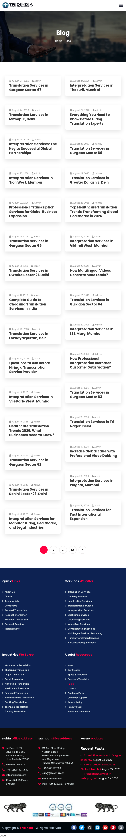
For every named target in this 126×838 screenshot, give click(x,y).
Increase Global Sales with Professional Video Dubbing (93, 453)
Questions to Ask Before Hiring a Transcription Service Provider (29, 367)
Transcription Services (80, 605)
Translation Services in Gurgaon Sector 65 (28, 243)
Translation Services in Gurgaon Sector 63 (89, 394)
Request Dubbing (14, 624)
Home (58, 41)
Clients (8, 596)
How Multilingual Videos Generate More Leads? (90, 272)
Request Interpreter (16, 615)
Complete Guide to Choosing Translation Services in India (27, 304)
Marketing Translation (17, 683)
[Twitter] (82, 827)
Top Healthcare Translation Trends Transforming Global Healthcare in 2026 (94, 211)
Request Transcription (17, 619)
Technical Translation (16, 706)
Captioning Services (79, 619)
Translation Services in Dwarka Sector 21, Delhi (29, 272)
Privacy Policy (75, 707)
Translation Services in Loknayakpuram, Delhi (28, 336)
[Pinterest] (113, 827)
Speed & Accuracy (77, 674)
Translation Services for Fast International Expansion (90, 514)
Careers (72, 688)
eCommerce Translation (18, 665)
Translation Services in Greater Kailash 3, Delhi (90, 180)
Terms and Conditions (79, 711)
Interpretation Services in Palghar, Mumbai (91, 483)
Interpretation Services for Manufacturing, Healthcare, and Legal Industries (33, 523)
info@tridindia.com (16, 775)
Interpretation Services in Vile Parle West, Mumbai (31, 399)
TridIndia (26, 828)
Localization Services (80, 601)
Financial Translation (16, 693)
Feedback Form (76, 693)
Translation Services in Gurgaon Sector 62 (28, 462)
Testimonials (12, 601)
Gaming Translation (15, 711)
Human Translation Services (83, 638)
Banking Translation (16, 702)
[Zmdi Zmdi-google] (121, 827)
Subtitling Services (78, 615)
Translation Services (79, 591)
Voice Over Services (79, 624)
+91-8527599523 (15, 764)
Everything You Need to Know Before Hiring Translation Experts (90, 119)
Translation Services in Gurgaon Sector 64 (89, 302)
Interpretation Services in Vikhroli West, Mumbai (91, 243)
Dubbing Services (77, 596)
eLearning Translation (17, 670)
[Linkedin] (97, 827)
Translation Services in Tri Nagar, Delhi (92, 424)
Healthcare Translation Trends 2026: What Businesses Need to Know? (31, 430)
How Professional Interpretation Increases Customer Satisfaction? (91, 363)
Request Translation (16, 610)
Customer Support (77, 697)
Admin (37, 80)
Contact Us (11, 605)
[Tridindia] (17, 5)
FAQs (70, 665)
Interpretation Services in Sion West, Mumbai (31, 180)
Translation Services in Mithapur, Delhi (28, 117)
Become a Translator (78, 679)
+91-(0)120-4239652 (17, 769)
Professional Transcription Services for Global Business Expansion (33, 211)
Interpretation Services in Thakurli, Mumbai (91, 87)
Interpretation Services (81, 610)
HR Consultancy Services (82, 642)
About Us (10, 591)
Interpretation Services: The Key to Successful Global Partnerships (33, 148)
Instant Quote (12, 628)
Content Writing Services (81, 628)
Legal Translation (14, 674)
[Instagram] (89, 827)
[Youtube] (105, 827)
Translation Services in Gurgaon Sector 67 (28, 87)
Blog (71, 684)
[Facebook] (74, 827)
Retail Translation (14, 679)
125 (73, 549)
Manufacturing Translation (19, 697)
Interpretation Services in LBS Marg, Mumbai (91, 331)
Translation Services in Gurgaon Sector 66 (89, 150)
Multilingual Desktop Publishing (85, 633)
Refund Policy (75, 702)
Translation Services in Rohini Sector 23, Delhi (28, 491)
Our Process (74, 670)
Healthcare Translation (17, 688)
